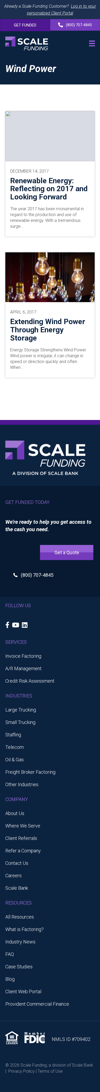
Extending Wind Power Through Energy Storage (47, 329)
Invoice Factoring (23, 656)
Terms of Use (50, 1071)
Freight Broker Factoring (30, 772)
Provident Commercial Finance (37, 1004)
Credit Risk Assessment (29, 681)
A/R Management (23, 668)
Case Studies (19, 966)
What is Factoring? (24, 929)
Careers (13, 875)
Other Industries (21, 784)
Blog (10, 979)
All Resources (19, 917)
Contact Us (16, 863)
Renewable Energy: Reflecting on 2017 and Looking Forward (49, 189)
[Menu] (92, 43)
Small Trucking (20, 722)
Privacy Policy (21, 1071)
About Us (14, 813)
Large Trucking (20, 710)
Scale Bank (16, 888)
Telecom (14, 747)
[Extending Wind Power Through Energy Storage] (50, 277)
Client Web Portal (23, 991)
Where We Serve (22, 826)
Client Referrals (21, 838)
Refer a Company (23, 850)
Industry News (20, 942)
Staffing (13, 734)
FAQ (9, 954)
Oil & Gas (14, 759)
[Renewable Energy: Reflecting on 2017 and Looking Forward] (50, 135)
